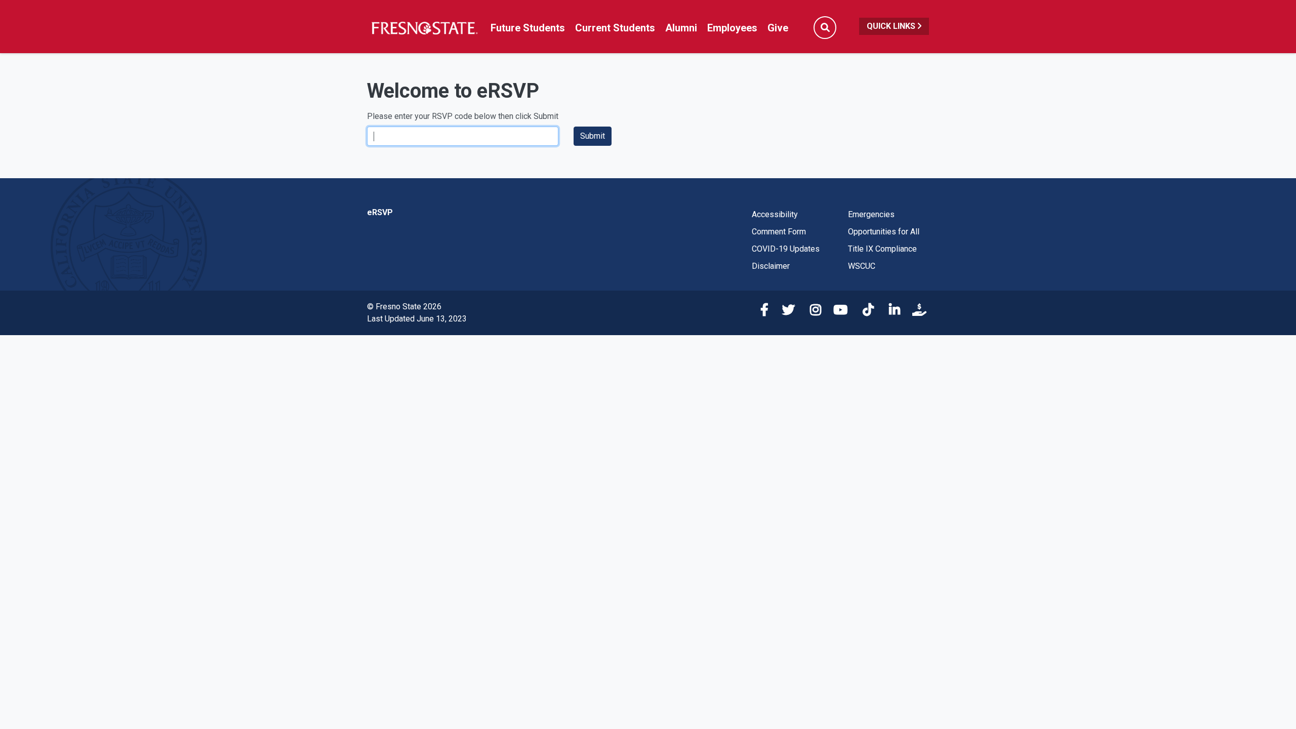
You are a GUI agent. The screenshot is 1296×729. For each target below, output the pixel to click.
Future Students (528, 28)
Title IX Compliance (882, 249)
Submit (592, 136)
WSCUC (861, 266)
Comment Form (779, 231)
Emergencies (871, 214)
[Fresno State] (424, 28)
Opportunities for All (883, 231)
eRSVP (380, 212)
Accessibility (775, 214)
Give (777, 28)
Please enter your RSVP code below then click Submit (462, 116)
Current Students (615, 28)
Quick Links (892, 26)
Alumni (681, 28)
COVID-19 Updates (786, 249)
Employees (732, 28)
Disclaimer (771, 266)
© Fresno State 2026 (404, 306)
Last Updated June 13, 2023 (417, 318)
